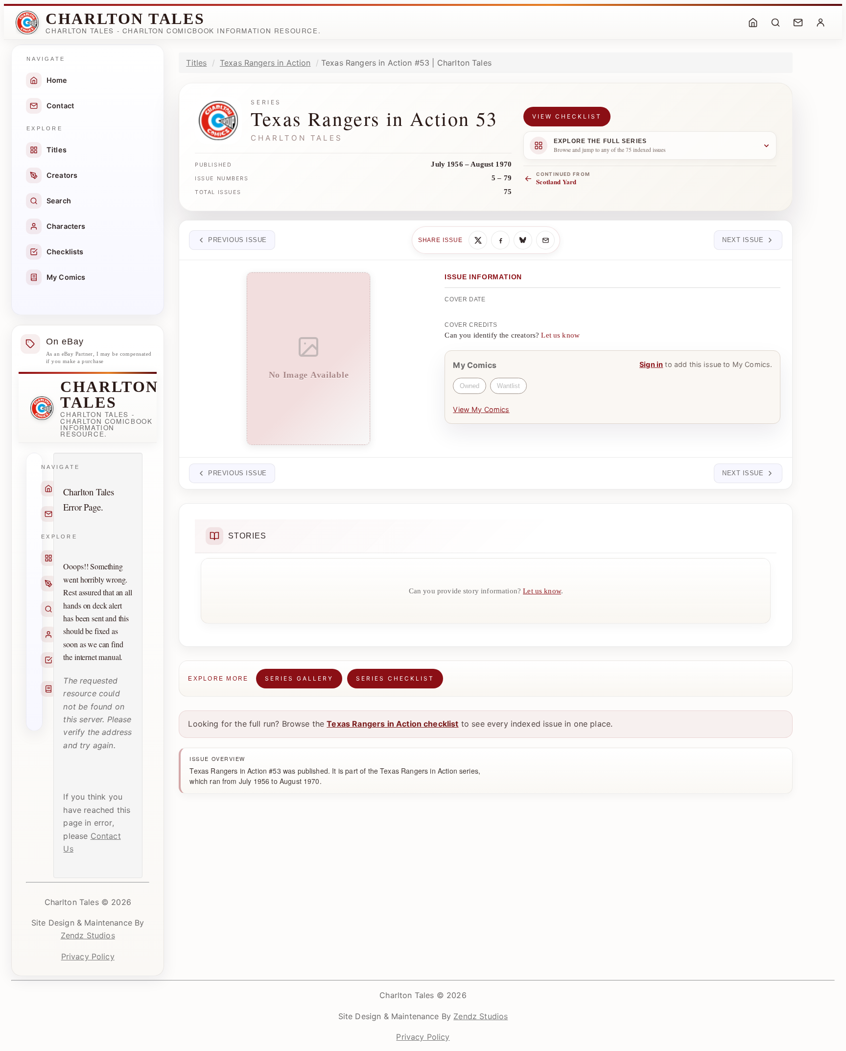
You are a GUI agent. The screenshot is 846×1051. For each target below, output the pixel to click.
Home (57, 80)
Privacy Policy (88, 956)
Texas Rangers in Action (265, 63)
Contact (60, 105)
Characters (66, 226)
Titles (57, 150)
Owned (469, 386)
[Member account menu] (820, 22)
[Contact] (798, 22)
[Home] (753, 22)
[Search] (775, 22)
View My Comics (481, 409)
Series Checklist (395, 678)
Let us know (560, 335)
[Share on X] (478, 240)
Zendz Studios (88, 935)
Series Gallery (299, 678)
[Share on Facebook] (500, 240)
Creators (62, 175)
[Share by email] (545, 240)
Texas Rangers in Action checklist (392, 724)
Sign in (651, 364)
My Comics (66, 277)
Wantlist (508, 386)
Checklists (65, 251)
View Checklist (567, 116)
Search (59, 200)
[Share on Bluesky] (523, 240)
